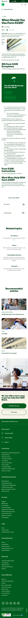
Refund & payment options (8, 511)
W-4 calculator (5, 517)
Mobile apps (5, 503)
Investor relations (6, 591)
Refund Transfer (6, 546)
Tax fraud (14, 266)
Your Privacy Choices (16, 615)
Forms (14, 245)
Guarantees (4, 595)
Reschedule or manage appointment (11, 452)
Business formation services (8, 489)
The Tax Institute (6, 593)
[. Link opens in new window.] (6, 615)
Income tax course (6, 587)
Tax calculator (5, 505)
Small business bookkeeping (9, 485)
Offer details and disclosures (9, 421)
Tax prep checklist (6, 507)
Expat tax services (6, 470)
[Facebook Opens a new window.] (7, 603)
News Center (5, 589)
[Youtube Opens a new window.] (14, 603)
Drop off (21, 184)
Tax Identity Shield (6, 466)
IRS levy (19, 155)
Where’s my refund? (6, 515)
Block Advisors (5, 481)
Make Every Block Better (8, 581)
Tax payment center (6, 513)
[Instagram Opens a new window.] (10, 603)
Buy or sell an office (6, 585)
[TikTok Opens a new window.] (3, 603)
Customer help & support (8, 560)
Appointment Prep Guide (8, 509)
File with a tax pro (10, 97)
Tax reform (14, 235)
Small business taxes (7, 483)
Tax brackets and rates (14, 255)
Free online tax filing (7, 458)
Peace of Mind (5, 464)
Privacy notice (5, 530)
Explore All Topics (8, 9)
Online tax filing (5, 454)
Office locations (5, 564)
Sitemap (4, 568)
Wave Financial (5, 491)
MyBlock (4, 501)
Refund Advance (6, 550)
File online (8, 92)
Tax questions (5, 562)
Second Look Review (7, 462)
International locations (7, 566)
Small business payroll (7, 487)
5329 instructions (12, 173)
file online (4, 185)
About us (4, 579)
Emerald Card (5, 544)
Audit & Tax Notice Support (8, 468)
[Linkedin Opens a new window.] (18, 603)
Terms (3, 527)
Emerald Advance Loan (7, 548)
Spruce (3, 542)
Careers (3, 583)
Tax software (5, 460)
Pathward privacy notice (8, 532)
